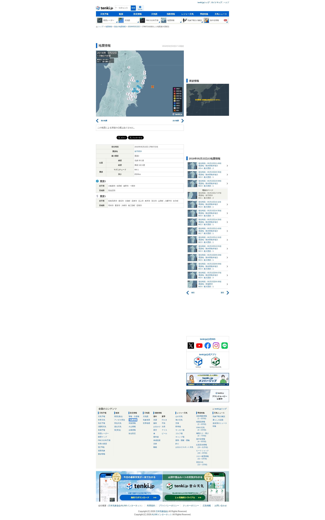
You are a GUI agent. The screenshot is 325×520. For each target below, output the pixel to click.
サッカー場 (179, 430)
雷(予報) (101, 447)
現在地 (140, 9)
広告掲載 (207, 506)
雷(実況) (117, 430)
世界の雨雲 (102, 444)
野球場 (178, 427)
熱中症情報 (201, 440)
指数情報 (171, 14)
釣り (177, 444)
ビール (164, 433)
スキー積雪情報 (202, 457)
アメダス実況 (119, 420)
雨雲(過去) (118, 416)
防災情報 (138, 14)
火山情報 (132, 427)
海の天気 (179, 420)
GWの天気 (201, 428)
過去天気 (117, 427)
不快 (163, 423)
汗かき (164, 420)
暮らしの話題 (218, 420)
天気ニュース (221, 14)
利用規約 (151, 506)
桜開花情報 (201, 423)
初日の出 (201, 463)
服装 (155, 423)
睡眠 (155, 447)
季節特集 (204, 14)
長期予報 (101, 430)
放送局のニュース (220, 423)
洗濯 (155, 420)
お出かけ (156, 427)
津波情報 (132, 423)
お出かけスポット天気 (184, 447)
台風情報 (132, 430)
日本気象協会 (114, 506)
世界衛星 (146, 423)
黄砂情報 (101, 454)
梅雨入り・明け (202, 434)
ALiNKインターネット (131, 506)
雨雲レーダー (103, 433)
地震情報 (133, 420)
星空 (155, 430)
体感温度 (156, 440)
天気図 (154, 14)
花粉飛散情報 (201, 417)
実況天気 (117, 423)
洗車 (155, 444)
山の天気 (179, 416)
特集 (214, 426)
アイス (164, 430)
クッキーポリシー (191, 506)
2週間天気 (102, 427)
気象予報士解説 (219, 416)
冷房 (163, 427)
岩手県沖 (138, 151)
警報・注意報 (134, 416)
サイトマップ (216, 2)
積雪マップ (102, 437)
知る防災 (132, 433)
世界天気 (101, 420)
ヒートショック (202, 452)
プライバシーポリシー (169, 506)
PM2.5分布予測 (104, 440)
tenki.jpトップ (203, 2)
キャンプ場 (179, 437)
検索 (133, 8)
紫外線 (156, 437)
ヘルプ (226, 2)
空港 (177, 423)
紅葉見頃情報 (202, 446)
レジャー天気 (187, 14)
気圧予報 (101, 423)
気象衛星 (146, 420)
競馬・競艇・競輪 (182, 440)
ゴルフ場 (179, 433)
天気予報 (104, 14)
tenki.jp (105, 8)
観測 (121, 14)
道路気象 (101, 451)
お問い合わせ (221, 506)
